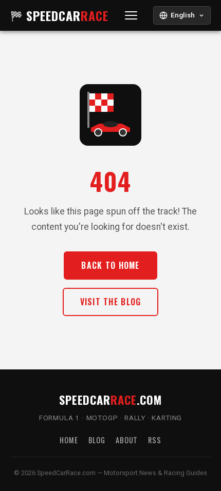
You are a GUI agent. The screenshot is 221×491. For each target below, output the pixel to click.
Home (69, 440)
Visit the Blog (110, 302)
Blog (96, 440)
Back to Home (110, 265)
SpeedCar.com (110, 399)
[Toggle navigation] (131, 15)
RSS (154, 440)
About (127, 440)
